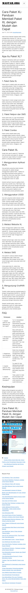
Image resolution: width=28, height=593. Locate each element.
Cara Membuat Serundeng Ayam (11, 541)
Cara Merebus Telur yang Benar (10, 477)
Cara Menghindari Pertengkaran (11, 575)
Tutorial (6, 458)
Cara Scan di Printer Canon (9, 500)
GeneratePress (14, 591)
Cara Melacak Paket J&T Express (11, 484)
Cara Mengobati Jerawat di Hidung (11, 490)
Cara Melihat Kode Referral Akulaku (11, 572)
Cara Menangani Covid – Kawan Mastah (13, 539)
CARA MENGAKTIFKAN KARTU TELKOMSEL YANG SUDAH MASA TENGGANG (11, 508)
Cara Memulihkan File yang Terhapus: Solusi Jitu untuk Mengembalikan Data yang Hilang (14, 578)
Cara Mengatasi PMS (8, 513)
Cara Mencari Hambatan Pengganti (11, 583)
